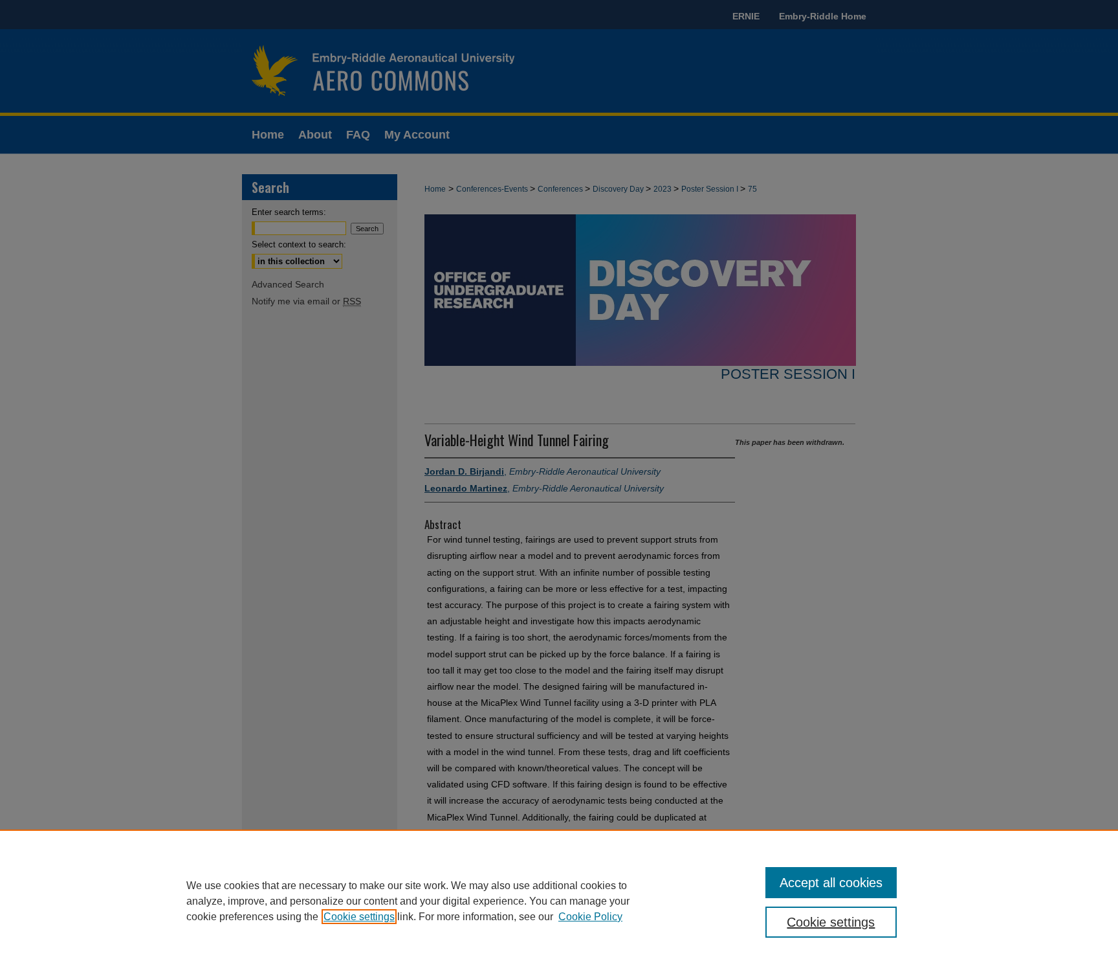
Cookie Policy (590, 916)
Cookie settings (359, 916)
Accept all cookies (831, 883)
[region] (559, 901)
